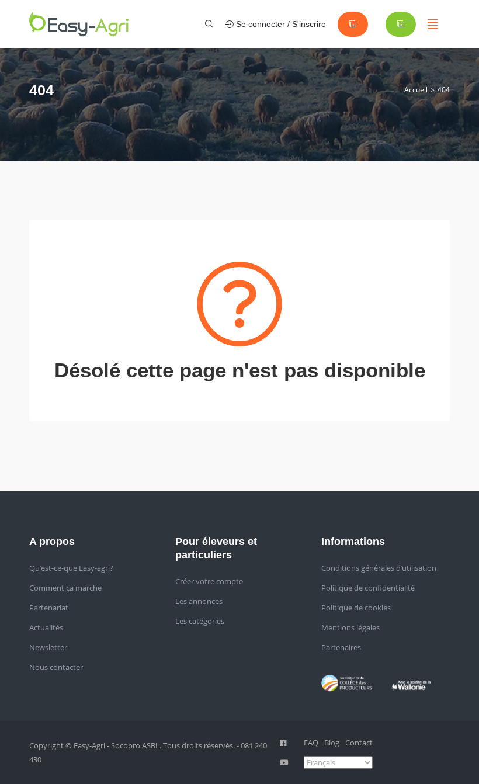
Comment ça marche (65, 587)
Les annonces (199, 601)
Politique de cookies (356, 607)
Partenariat (48, 607)
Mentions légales (350, 627)
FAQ (311, 742)
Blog (331, 742)
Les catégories (199, 621)
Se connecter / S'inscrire (280, 24)
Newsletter (48, 647)
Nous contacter (56, 667)
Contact (359, 742)
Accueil (416, 90)
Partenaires (341, 647)
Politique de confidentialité (368, 587)
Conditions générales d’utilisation (378, 568)
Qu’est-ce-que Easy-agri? (71, 568)
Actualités (46, 627)
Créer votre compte (209, 581)
